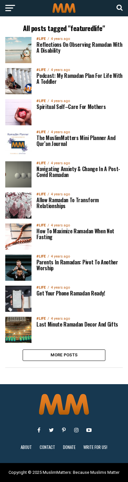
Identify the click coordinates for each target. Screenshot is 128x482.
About (26, 447)
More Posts (64, 354)
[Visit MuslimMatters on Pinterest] (64, 430)
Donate (69, 447)
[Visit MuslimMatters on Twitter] (51, 430)
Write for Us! (95, 447)
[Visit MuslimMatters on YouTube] (89, 430)
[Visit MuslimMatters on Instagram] (76, 430)
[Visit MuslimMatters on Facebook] (39, 430)
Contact (47, 447)
